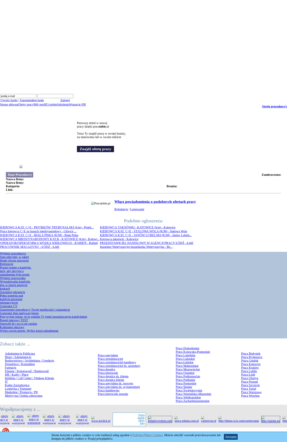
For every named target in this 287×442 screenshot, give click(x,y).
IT (6, 381)
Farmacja (10, 367)
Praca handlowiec (109, 390)
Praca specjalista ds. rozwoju (115, 383)
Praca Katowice (251, 364)
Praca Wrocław (250, 395)
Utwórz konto (9, 100)
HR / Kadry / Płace (17, 374)
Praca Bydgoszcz (251, 357)
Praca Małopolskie (187, 365)
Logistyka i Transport (18, 388)
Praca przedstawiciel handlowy (117, 362)
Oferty (138, 420)
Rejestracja (121, 209)
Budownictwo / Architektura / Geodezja (29, 360)
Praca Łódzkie (184, 362)
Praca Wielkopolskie (188, 397)
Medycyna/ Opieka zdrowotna (23, 395)
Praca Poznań (249, 381)
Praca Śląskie (184, 387)
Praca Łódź (248, 374)
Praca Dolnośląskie (187, 348)
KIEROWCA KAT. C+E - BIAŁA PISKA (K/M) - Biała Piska (39, 235)
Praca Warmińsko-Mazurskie (193, 394)
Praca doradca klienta (111, 380)
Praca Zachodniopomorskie (192, 401)
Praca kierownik (108, 373)
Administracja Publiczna (20, 353)
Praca (138, 415)
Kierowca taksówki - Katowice (119, 239)
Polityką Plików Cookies (147, 435)
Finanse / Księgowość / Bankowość (27, 371)
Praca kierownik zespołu (113, 394)
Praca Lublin (249, 371)
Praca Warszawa (251, 392)
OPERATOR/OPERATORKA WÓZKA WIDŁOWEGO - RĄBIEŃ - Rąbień (49, 243)
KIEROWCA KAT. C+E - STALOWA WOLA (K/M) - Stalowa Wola (143, 231)
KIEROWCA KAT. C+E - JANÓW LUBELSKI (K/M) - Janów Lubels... (146, 235)
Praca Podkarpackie (188, 376)
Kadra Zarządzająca (17, 385)
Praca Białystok (250, 353)
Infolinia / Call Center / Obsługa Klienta (29, 378)
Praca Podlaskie (185, 380)
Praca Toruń (248, 388)
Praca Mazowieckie (188, 369)
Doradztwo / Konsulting (20, 364)
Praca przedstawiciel (110, 358)
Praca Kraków (250, 367)
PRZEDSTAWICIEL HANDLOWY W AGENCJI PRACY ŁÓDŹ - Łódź (146, 243)
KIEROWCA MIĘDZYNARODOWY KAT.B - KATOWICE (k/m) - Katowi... (50, 239)
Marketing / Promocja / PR (21, 392)
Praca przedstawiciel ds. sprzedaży (119, 365)
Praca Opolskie (185, 373)
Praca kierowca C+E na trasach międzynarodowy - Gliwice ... (38, 231)
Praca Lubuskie (185, 358)
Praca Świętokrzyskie (189, 390)
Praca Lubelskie (185, 355)
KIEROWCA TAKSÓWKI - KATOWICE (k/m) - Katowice (138, 227)
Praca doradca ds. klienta (113, 376)
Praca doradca (106, 369)
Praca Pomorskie (186, 383)
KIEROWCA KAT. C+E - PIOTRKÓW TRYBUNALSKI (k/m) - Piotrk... (47, 227)
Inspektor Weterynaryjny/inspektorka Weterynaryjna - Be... (136, 247)
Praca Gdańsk (249, 360)
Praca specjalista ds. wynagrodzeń (119, 387)
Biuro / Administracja (18, 357)
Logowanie (137, 209)
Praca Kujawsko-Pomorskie (193, 351)
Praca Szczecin (250, 385)
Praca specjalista (108, 355)
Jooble (137, 417)
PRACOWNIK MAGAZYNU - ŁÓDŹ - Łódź (29, 247)
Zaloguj (65, 100)
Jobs (138, 423)
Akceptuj (230, 436)
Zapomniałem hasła (32, 100)
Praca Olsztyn (249, 378)
